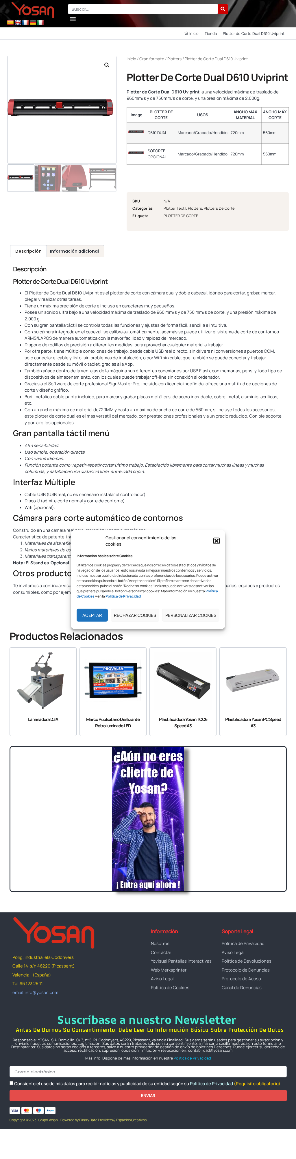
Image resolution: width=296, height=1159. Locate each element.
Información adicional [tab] (74, 251)
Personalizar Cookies (190, 615)
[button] (216, 541)
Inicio (131, 58)
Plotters (174, 58)
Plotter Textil (175, 208)
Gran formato (151, 58)
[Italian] (40, 23)
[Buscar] (223, 9)
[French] (25, 23)
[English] (17, 23)
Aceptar (92, 615)
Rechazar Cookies (135, 615)
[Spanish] (10, 23)
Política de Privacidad (192, 1058)
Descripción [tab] (28, 251)
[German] (32, 23)
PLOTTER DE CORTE (181, 215)
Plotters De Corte (219, 208)
